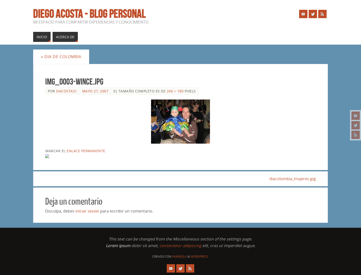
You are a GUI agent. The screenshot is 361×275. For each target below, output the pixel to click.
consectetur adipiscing (180, 245)
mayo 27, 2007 (95, 91)
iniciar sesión (87, 211)
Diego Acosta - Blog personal (89, 14)
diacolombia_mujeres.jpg (292, 178)
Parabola (179, 256)
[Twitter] (355, 125)
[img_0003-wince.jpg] (180, 122)
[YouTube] (355, 116)
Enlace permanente (86, 151)
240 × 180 (175, 91)
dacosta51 (66, 91)
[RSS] (355, 135)
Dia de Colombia (61, 56)
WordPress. (200, 256)
